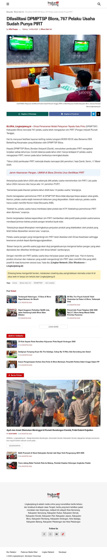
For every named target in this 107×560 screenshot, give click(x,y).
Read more (15, 446)
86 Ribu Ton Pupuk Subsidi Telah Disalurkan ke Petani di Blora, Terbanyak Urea (83, 299)
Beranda (10, 12)
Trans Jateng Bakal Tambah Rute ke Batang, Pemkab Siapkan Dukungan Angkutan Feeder (54, 463)
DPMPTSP (38, 283)
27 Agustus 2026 (26, 302)
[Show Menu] (8, 4)
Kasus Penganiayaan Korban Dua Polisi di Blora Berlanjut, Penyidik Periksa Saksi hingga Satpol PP (58, 361)
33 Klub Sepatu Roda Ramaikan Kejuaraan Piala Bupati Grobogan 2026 (46, 341)
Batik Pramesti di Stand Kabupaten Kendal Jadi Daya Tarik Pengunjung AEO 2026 (51, 453)
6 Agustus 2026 (74, 305)
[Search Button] (99, 4)
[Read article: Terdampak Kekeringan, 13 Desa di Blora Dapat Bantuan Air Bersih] (12, 299)
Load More (53, 327)
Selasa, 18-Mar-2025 (30, 29)
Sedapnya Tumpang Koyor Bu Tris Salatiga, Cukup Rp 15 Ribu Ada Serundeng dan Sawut (54, 351)
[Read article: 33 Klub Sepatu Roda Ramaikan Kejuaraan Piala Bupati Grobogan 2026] (12, 344)
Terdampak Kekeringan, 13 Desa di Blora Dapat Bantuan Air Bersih (34, 297)
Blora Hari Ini (19, 12)
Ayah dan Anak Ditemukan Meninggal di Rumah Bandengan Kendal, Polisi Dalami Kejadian (50, 430)
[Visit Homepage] (53, 4)
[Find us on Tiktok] (62, 534)
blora (15, 283)
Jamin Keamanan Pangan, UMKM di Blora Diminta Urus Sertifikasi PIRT (46, 172)
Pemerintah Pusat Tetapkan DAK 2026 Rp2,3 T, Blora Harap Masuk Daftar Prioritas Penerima (82, 312)
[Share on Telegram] (93, 114)
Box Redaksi (11, 552)
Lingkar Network (48, 552)
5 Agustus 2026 (25, 318)
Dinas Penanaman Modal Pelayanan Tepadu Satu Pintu (59, 126)
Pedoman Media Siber (29, 552)
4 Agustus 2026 (74, 318)
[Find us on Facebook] (44, 534)
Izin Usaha (50, 283)
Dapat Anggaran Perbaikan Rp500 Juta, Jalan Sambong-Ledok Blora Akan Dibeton (34, 312)
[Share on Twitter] (98, 114)
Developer (62, 552)
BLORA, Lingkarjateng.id (19, 126)
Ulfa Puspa (13, 29)
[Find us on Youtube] (56, 534)
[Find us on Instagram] (50, 534)
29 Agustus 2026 (25, 434)
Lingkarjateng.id (18, 556)
